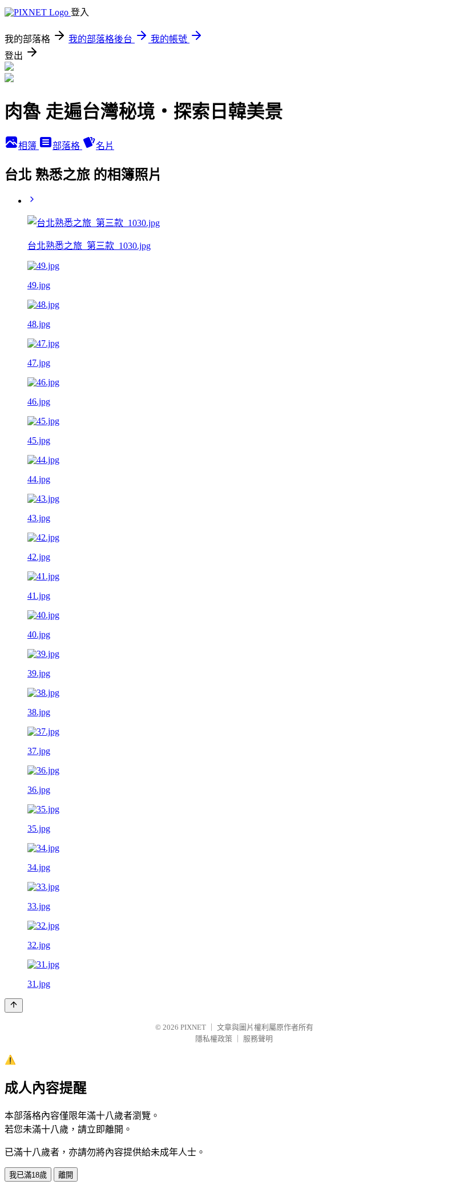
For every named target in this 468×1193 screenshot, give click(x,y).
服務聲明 (258, 1038)
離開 (65, 1175)
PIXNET (193, 1027)
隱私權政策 (213, 1038)
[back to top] (14, 1005)
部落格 (67, 146)
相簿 (28, 146)
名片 (105, 146)
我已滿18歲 (28, 1175)
